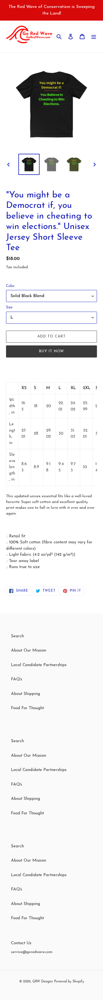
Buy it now (51, 351)
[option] (29, 164)
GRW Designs (42, 981)
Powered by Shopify (69, 981)
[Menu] (93, 37)
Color (10, 286)
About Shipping (25, 694)
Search (17, 636)
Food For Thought (27, 708)
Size (9, 307)
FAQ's (16, 679)
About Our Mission (28, 651)
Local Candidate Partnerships (38, 665)
